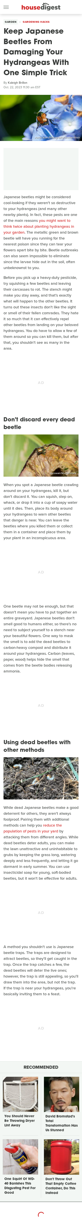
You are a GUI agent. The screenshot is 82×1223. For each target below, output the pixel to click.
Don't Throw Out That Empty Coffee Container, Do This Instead (60, 1186)
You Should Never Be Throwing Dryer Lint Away (19, 1121)
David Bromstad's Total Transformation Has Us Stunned (61, 1123)
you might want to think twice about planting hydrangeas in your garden (38, 226)
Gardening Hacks (36, 22)
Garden (10, 22)
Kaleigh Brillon (17, 82)
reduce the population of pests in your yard (32, 828)
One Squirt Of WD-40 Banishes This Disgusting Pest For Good (19, 1186)
